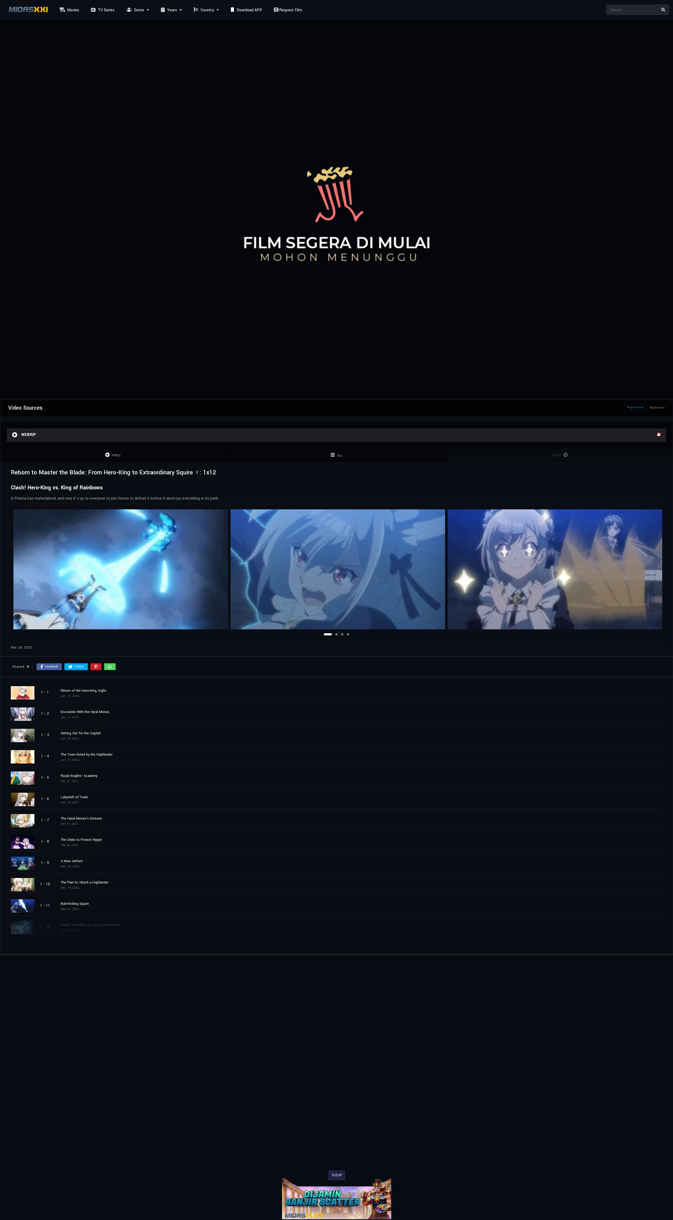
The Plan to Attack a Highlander (85, 882)
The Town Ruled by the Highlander (87, 754)
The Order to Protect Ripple (81, 839)
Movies (72, 10)
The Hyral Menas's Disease (81, 818)
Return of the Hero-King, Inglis (83, 690)
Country (207, 10)
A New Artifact (72, 861)
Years (171, 10)
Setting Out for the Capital (80, 733)
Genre (138, 10)
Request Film (290, 10)
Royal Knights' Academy (79, 776)
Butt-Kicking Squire (75, 903)
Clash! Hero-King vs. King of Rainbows (90, 925)
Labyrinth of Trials (74, 797)
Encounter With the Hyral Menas (85, 712)
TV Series (105, 10)
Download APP (249, 10)
